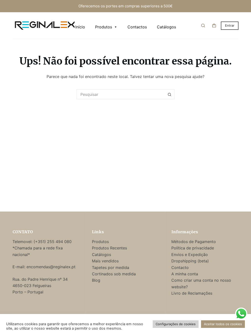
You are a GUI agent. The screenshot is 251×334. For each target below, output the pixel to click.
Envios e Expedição (189, 254)
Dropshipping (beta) (190, 260)
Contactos (137, 26)
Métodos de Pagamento (193, 241)
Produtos (103, 26)
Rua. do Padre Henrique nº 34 (40, 279)
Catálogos (166, 26)
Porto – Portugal (28, 291)
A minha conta (184, 273)
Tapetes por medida (110, 267)
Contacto (180, 267)
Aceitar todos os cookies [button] (223, 324)
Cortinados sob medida (114, 273)
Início (80, 26)
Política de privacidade (192, 247)
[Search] (203, 25)
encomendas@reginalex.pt (50, 266)
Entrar (229, 25)
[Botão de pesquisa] (170, 94)
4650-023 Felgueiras (32, 285)
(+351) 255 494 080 (53, 241)
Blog (96, 280)
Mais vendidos (105, 260)
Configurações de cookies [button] (176, 324)
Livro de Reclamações (191, 293)
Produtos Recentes (109, 247)
